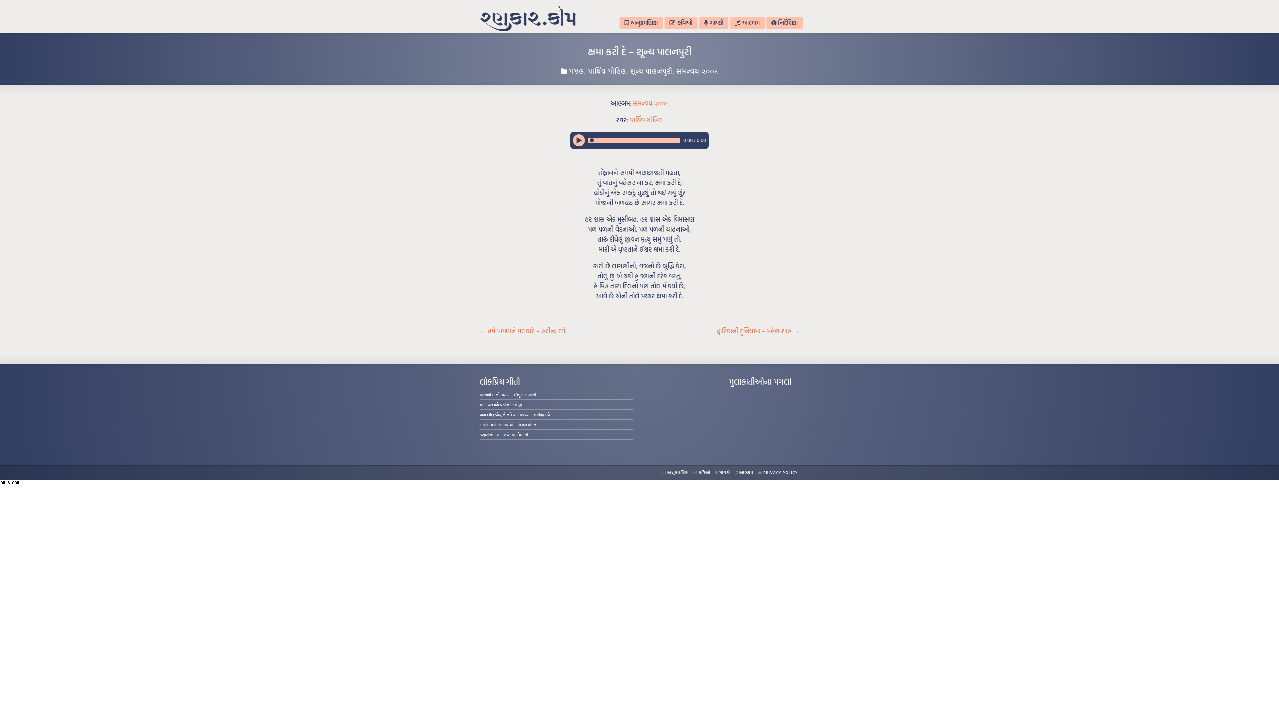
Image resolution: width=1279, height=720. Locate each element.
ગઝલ (576, 71)
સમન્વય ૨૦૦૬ (697, 71)
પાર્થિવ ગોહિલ (607, 71)
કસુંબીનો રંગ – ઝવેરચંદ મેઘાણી (504, 435)
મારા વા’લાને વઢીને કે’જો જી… (503, 405)
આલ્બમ (751, 22)
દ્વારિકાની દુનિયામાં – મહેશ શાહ (758, 331)
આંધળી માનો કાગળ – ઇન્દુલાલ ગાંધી (508, 395)
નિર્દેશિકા (788, 22)
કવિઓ (684, 22)
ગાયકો (716, 22)
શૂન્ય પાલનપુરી (651, 71)
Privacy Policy (780, 472)
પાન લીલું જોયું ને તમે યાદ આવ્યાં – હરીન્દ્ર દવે (515, 415)
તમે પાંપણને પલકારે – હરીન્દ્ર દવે (522, 331)
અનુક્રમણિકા (644, 22)
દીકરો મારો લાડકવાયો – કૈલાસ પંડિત (508, 425)
